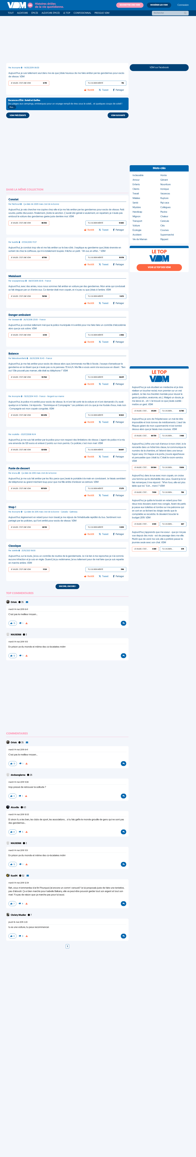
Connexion (183, 5)
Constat (13, 199)
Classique (14, 546)
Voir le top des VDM (159, 267)
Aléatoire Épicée (51, 13)
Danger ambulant (19, 315)
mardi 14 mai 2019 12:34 (18, 883)
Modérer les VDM (159, 5)
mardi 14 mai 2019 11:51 (18, 642)
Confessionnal (82, 13)
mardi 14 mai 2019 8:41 (18, 609)
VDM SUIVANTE (118, 115)
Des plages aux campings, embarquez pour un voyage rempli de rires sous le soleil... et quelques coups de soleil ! (65, 103)
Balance (13, 353)
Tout (11, 13)
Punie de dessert (19, 468)
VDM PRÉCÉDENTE (18, 115)
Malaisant (14, 276)
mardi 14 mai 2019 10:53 (18, 815)
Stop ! (12, 507)
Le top (66, 13)
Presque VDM (102, 13)
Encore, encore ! (67, 586)
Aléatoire (22, 13)
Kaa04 (14, 876)
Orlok (14, 602)
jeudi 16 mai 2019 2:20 (18, 922)
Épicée (34, 13)
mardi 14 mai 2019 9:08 (18, 782)
